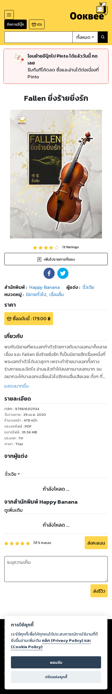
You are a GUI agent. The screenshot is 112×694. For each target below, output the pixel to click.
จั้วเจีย (10, 474)
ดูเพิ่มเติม (13, 510)
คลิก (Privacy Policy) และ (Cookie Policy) (51, 643)
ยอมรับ (56, 662)
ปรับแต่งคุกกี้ (56, 677)
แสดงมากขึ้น (16, 385)
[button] (49, 273)
